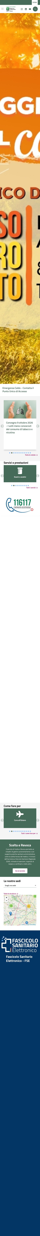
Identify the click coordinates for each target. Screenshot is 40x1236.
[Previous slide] (2, 426)
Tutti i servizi (31, 487)
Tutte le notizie (30, 455)
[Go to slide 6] (20, 452)
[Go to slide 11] (30, 452)
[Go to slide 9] (26, 452)
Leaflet (23, 924)
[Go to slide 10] (28, 452)
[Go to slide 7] (22, 452)
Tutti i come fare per (28, 833)
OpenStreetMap (31, 924)
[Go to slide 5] (18, 452)
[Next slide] (37, 426)
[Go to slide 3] (13, 452)
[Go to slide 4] (16, 452)
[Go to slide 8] (24, 452)
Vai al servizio (20, 871)
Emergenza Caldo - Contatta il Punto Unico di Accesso (18, 389)
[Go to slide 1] (9, 452)
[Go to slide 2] (11, 452)
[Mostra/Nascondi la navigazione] (2, 9)
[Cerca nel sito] (35, 9)
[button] (26, 923)
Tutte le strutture (10, 893)
